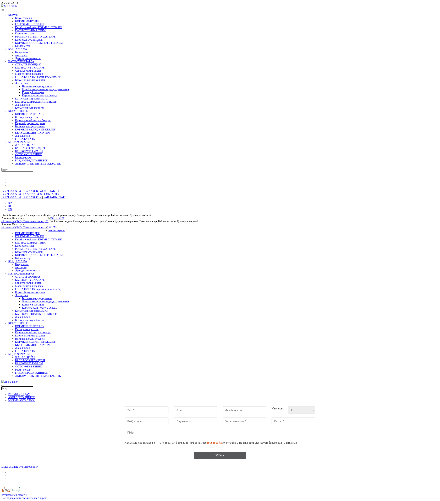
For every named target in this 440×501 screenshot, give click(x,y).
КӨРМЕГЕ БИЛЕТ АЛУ (29, 114)
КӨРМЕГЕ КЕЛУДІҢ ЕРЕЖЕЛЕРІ (35, 129)
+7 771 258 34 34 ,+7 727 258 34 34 (21, 197)
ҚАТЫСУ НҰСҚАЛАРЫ (30, 67)
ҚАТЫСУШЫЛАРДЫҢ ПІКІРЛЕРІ (36, 101)
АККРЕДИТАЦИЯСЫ (21, 397)
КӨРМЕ (13, 14)
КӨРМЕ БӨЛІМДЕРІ (27, 21)
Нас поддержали (11, 498)
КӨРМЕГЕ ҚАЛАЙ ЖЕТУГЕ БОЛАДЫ (39, 42)
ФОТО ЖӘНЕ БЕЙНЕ (28, 154)
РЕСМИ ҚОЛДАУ (19, 394)
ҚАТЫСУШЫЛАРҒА (21, 61)
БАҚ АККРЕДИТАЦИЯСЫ (31, 160)
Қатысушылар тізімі (26, 117)
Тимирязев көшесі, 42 (35, 221)
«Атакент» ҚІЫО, (12, 221)
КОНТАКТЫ (51, 190)
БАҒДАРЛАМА (17, 49)
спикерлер (21, 55)
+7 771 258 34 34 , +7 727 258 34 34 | (22, 194)
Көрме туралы (23, 18)
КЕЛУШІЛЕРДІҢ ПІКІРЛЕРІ (32, 132)
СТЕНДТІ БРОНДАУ (28, 64)
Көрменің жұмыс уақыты (30, 79)
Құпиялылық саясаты (14, 494)
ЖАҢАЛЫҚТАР (25, 145)
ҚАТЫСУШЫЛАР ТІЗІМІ (30, 30)
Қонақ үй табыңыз (33, 92)
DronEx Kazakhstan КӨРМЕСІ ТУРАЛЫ (38, 27)
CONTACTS (51, 194)
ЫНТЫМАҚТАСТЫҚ (21, 400)
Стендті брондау (28, 466)
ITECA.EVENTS (25, 138)
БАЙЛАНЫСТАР (54, 197)
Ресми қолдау (23, 157)
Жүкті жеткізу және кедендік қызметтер (45, 89)
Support (42, 498)
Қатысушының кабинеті (29, 107)
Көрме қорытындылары (29, 39)
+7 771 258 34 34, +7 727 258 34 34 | (22, 190)
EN (10, 209)
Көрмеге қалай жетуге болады (39, 95)
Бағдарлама (22, 52)
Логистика (21, 83)
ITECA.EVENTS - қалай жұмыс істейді (38, 76)
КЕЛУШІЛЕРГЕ (18, 110)
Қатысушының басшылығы (31, 98)
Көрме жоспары (24, 33)
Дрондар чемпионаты (28, 58)
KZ (10, 203)
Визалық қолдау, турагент (37, 86)
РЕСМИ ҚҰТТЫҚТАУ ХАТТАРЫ (35, 36)
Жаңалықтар (22, 104)
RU (10, 206)
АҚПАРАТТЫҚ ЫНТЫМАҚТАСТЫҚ (38, 163)
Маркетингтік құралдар (29, 73)
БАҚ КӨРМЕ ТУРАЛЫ (29, 151)
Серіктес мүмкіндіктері (28, 70)
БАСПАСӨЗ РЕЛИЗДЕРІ (30, 148)
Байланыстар (22, 45)
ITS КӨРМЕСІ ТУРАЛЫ (29, 24)
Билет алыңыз (9, 466)
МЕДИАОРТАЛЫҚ (20, 141)
